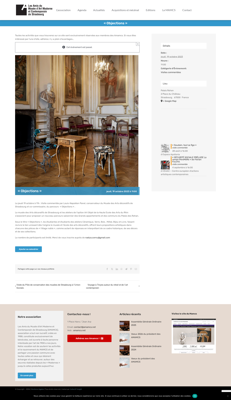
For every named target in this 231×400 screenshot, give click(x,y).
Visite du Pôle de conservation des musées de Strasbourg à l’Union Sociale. (48, 286)
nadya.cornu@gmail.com (97, 237)
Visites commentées (171, 72)
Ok (195, 396)
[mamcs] (194, 319)
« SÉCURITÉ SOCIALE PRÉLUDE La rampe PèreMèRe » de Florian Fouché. (189, 159)
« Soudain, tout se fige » (184, 145)
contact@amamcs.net (85, 327)
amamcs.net (79, 330)
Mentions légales (37, 389)
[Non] (227, 396)
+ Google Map (169, 101)
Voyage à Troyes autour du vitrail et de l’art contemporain (107, 286)
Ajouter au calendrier (28, 249)
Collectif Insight (76, 389)
